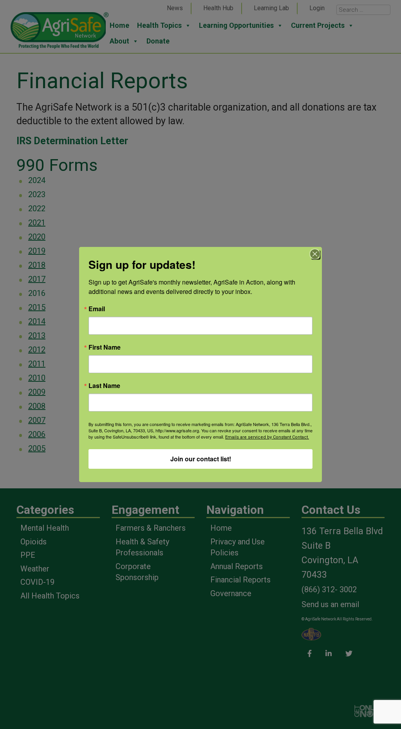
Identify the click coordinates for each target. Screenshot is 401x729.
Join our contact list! (200, 458)
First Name (105, 347)
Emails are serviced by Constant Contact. (267, 437)
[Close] (315, 254)
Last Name (104, 386)
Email (97, 309)
